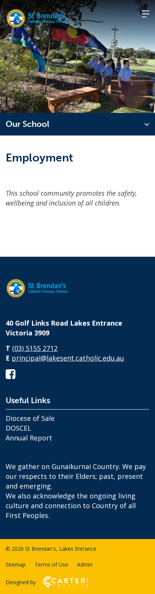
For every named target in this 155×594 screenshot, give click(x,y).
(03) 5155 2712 (35, 348)
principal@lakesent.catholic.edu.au (68, 357)
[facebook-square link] (10, 374)
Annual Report (29, 437)
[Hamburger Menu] (145, 14)
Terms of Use (51, 564)
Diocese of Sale (30, 418)
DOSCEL (18, 428)
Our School (27, 124)
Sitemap (16, 564)
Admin (85, 564)
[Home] (43, 298)
